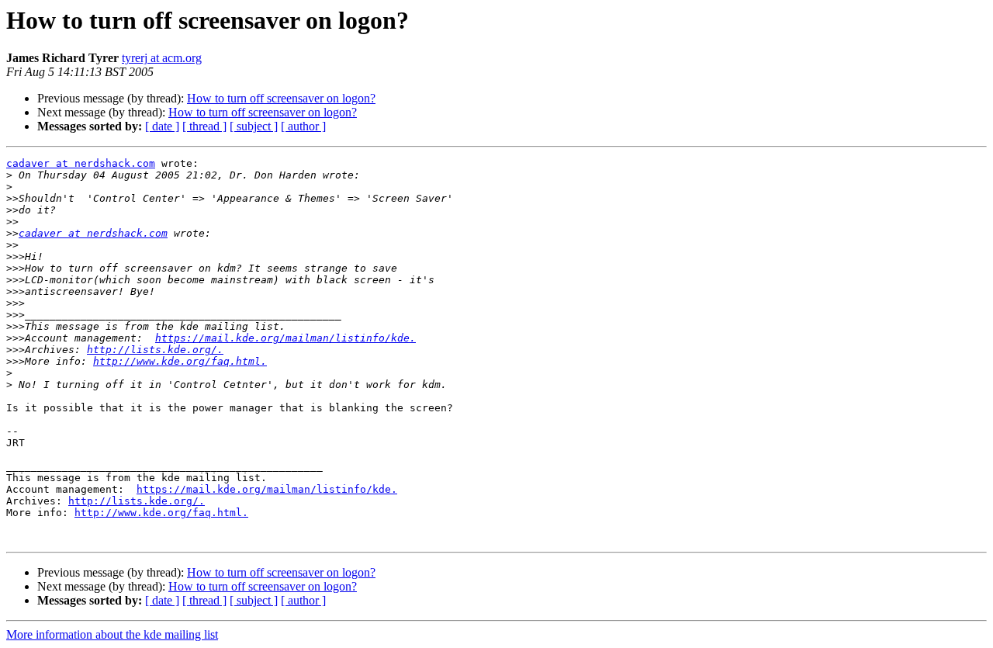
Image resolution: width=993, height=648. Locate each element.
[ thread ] (204, 126)
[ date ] (162, 126)
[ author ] (303, 126)
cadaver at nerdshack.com (80, 163)
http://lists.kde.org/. (155, 349)
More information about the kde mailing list (112, 634)
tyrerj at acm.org (162, 57)
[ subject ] (254, 126)
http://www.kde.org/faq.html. (180, 361)
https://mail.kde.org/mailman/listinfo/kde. (285, 338)
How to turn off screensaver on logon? (281, 98)
